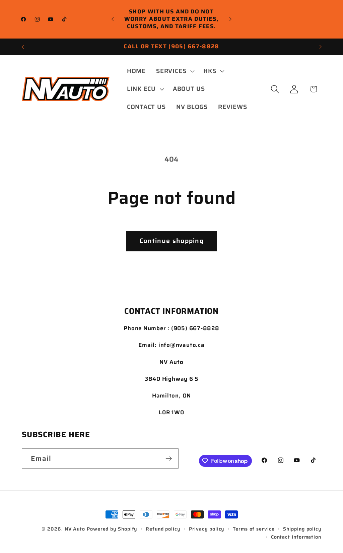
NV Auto (75, 529)
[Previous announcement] (112, 19)
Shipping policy (302, 529)
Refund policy (163, 529)
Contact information (296, 537)
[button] (174, 71)
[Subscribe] (168, 458)
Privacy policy (206, 529)
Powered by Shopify (112, 529)
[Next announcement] (230, 19)
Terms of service (254, 529)
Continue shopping (171, 241)
